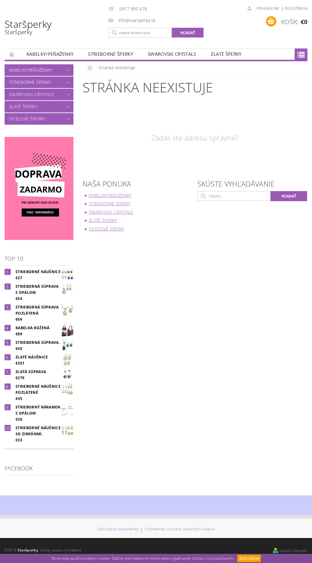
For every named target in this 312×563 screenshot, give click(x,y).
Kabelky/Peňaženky (50, 54)
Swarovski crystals (172, 54)
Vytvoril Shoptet (293, 550)
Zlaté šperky (226, 54)
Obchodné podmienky (118, 529)
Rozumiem (249, 558)
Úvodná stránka (12, 54)
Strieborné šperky (110, 54)
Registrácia (296, 8)
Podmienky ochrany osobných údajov (180, 529)
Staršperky (28, 26)
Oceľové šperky (27, 119)
